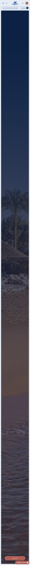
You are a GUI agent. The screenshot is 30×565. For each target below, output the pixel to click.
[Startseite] (15, 3)
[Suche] (6, 3)
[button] (24, 557)
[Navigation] (3, 3)
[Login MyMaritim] (22, 3)
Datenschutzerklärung (6, 563)
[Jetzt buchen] (26, 3)
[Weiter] (27, 8)
